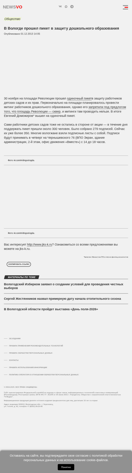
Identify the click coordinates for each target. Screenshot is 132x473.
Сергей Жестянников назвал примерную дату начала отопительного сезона (62, 298)
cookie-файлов (97, 460)
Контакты (14, 360)
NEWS (12, 6)
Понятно (66, 467)
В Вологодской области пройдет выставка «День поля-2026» (51, 309)
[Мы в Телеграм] (72, 6)
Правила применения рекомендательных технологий (36, 346)
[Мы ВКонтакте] (60, 6)
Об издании (14, 338)
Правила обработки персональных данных (30, 353)
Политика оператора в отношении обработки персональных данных (44, 375)
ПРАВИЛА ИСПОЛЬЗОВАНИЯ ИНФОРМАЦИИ (28, 367)
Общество (12, 19)
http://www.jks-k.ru (39, 244)
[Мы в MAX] (66, 6)
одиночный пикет (79, 98)
